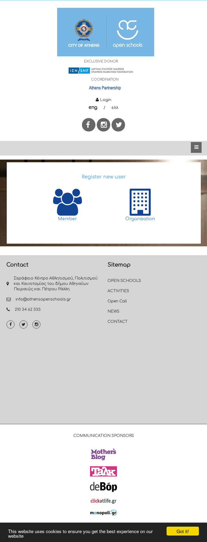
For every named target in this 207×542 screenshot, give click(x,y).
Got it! (183, 531)
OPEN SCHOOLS (124, 281)
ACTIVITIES (118, 291)
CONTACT (117, 322)
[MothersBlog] (103, 454)
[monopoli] (103, 512)
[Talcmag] (103, 471)
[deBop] (103, 486)
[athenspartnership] (105, 87)
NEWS (113, 311)
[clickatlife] (103, 500)
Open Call (117, 301)
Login (105, 100)
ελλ (115, 107)
